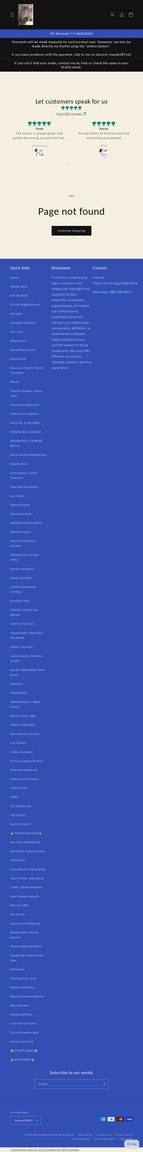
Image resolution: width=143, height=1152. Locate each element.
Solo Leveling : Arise (23, 978)
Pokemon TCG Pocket (24, 779)
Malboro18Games (42, 1134)
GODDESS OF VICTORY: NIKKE (24, 557)
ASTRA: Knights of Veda (25, 304)
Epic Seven (17, 496)
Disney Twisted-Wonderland (28, 454)
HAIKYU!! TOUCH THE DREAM (24, 612)
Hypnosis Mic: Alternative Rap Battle (26, 635)
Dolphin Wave (19, 464)
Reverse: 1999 (19, 905)
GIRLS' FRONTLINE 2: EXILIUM (23, 543)
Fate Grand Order (21, 514)
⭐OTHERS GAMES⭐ (24, 1050)
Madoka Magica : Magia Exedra (25, 704)
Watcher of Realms (22, 987)
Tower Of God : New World (27, 878)
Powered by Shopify (63, 1134)
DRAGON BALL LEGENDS (25, 432)
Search (14, 277)
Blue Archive (18, 358)
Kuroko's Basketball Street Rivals (27, 672)
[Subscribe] (103, 1084)
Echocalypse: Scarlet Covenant (23, 475)
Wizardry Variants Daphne (27, 996)
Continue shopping (71, 231)
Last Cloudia (18, 743)
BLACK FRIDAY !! (20, 824)
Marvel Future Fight (23, 716)
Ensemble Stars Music (24, 487)
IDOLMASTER (18, 693)
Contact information (105, 1138)
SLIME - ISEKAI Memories (26, 887)
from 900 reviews (69, 114)
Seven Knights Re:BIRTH (26, 946)
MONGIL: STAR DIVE (22, 725)
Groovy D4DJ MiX (21, 578)
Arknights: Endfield (22, 322)
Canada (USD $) (24, 1120)
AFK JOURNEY (19, 295)
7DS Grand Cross (20, 806)
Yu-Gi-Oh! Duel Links (23, 1023)
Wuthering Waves (21, 1014)
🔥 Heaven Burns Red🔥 (26, 833)
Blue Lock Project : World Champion (26, 370)
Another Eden (19, 286)
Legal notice (126, 1138)
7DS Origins (17, 815)
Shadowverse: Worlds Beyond (24, 934)
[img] (71, 108)
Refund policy (85, 1134)
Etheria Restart (20, 505)
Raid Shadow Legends (24, 896)
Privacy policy (104, 1134)
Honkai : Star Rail (21, 647)
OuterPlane (17, 860)
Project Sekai (19, 788)
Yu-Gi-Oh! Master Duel (24, 1032)
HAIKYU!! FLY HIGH (22, 624)
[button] (12, 14)
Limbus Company (21, 752)
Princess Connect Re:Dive (26, 761)
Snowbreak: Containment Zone (26, 957)
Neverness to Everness (24, 734)
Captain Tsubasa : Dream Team (26, 393)
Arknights (16, 313)
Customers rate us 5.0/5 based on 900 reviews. (45, 1149)
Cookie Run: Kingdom (24, 413)
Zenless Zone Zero (22, 1041)
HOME (14, 797)
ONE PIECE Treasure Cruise (27, 851)
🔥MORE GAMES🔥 (22, 1059)
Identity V (16, 684)
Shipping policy (81, 1138)
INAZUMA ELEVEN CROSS (26, 523)
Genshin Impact (20, 532)
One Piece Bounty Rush (25, 842)
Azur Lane (16, 331)
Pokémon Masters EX (23, 770)
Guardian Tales (20, 601)
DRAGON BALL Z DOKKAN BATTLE (26, 443)
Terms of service (124, 1134)
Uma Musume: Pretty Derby (28, 869)
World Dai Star (19, 1005)
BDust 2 (15, 382)
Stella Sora (17, 969)
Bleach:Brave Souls (22, 350)
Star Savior (17, 914)
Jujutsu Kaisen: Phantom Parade (26, 658)
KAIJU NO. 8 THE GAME (24, 423)
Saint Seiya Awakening (25, 923)
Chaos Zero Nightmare (24, 405)
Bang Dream (18, 340)
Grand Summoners (22, 569)
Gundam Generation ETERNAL (23, 589)
